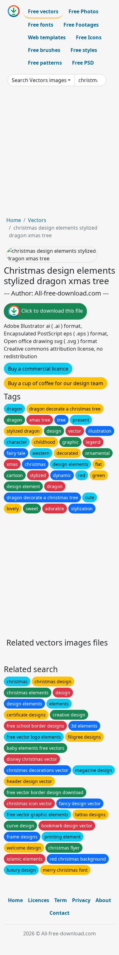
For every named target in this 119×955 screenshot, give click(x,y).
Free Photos (83, 11)
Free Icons (89, 37)
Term (60, 900)
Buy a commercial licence (38, 368)
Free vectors (43, 11)
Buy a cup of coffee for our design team (55, 383)
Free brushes (44, 50)
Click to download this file (51, 311)
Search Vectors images (39, 80)
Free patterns (45, 62)
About (103, 900)
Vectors (37, 220)
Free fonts (40, 24)
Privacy (81, 900)
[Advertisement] (59, 153)
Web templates (47, 37)
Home (13, 220)
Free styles (83, 50)
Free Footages (81, 24)
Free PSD (83, 62)
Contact (59, 912)
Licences (38, 900)
